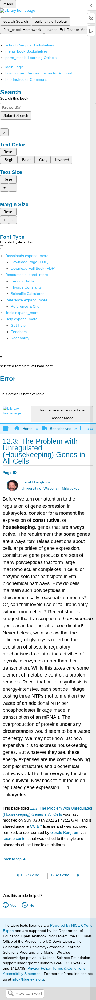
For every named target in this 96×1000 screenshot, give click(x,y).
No (31, 905)
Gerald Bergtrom (36, 482)
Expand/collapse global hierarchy (9, 428)
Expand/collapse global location (90, 427)
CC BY (36, 826)
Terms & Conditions (69, 968)
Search (10, 994)
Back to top (12, 859)
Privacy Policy (38, 968)
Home (27, 428)
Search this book (14, 98)
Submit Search (15, 115)
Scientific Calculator (27, 293)
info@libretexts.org (27, 979)
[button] (19, 332)
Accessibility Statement (22, 973)
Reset (8, 152)
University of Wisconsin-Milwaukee (51, 488)
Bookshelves (60, 428)
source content (16, 838)
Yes (13, 905)
